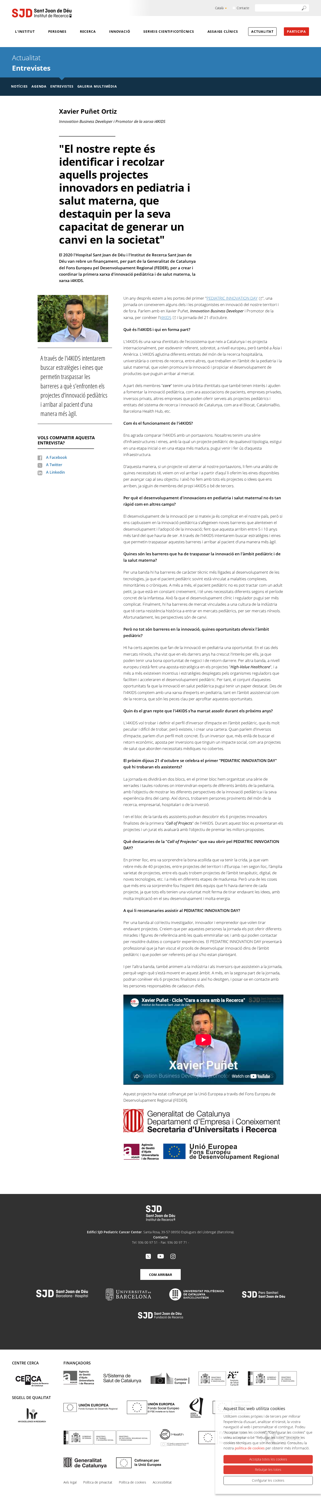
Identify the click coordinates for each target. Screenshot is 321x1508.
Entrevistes (31, 68)
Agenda (39, 86)
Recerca (88, 31)
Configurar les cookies (268, 1480)
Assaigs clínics (222, 31)
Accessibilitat (162, 1482)
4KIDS (166, 317)
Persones (57, 31)
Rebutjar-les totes (268, 1469)
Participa (296, 31)
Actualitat (262, 31)
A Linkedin (55, 472)
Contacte (243, 8)
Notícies (19, 86)
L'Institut (25, 31)
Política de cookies (132, 1482)
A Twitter (54, 464)
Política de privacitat (97, 1482)
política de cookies (250, 1448)
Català (219, 8)
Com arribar (160, 1274)
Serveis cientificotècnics (168, 31)
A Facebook (56, 457)
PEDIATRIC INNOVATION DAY (232, 298)
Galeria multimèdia (97, 86)
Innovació (119, 31)
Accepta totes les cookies (268, 1459)
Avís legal (70, 1482)
